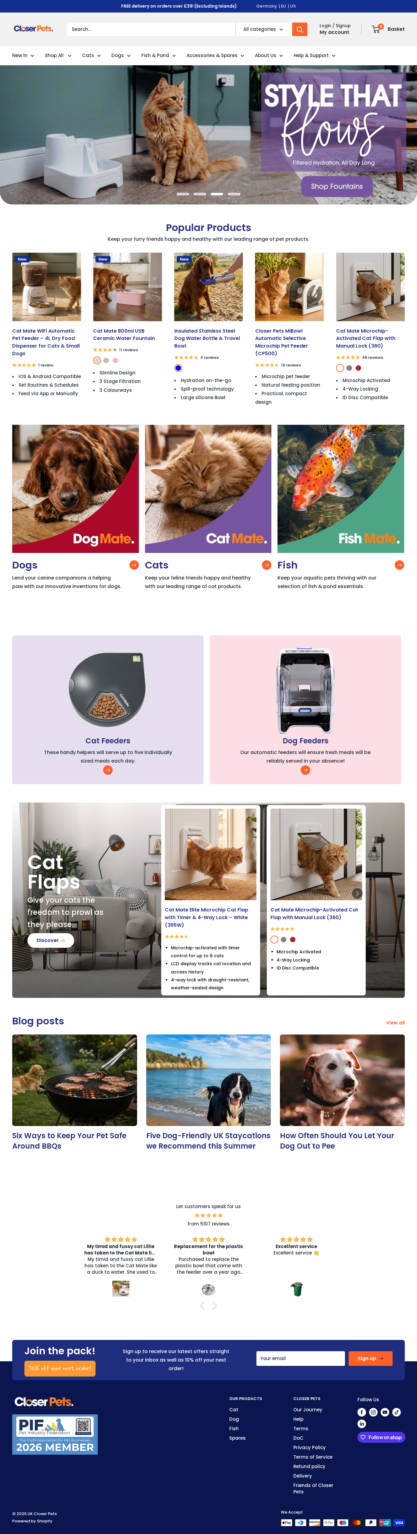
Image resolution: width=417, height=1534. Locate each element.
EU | (285, 6)
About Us (265, 55)
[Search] (299, 29)
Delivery (302, 1476)
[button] (357, 893)
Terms (300, 1428)
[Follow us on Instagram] (373, 1412)
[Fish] (399, 565)
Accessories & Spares (212, 55)
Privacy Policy (309, 1447)
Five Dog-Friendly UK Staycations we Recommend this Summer (208, 1141)
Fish (287, 565)
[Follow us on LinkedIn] (361, 1424)
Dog (234, 1419)
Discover (48, 940)
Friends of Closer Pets (313, 1488)
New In (19, 55)
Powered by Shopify (32, 1521)
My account (334, 32)
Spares (237, 1438)
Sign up (367, 1358)
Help (298, 1419)
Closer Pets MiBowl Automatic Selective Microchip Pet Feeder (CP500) (281, 342)
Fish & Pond (155, 55)
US (293, 6)
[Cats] (266, 565)
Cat (233, 1409)
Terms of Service (312, 1457)
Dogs (117, 55)
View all (396, 1023)
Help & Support (311, 55)
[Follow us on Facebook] (361, 1412)
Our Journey (307, 1409)
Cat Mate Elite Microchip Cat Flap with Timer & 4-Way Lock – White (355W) (206, 917)
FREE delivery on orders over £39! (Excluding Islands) (179, 6)
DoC (298, 1438)
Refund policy (309, 1466)
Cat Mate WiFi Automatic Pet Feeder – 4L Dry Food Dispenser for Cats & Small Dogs (46, 342)
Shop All (55, 55)
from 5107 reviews (208, 1224)
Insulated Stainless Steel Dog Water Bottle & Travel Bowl (207, 338)
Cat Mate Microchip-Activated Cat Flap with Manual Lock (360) (365, 338)
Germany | (268, 6)
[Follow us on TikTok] (396, 1412)
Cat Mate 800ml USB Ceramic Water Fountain (124, 334)
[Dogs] (134, 565)
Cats (88, 55)
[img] (208, 1215)
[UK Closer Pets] (44, 1399)
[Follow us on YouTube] (385, 1412)
